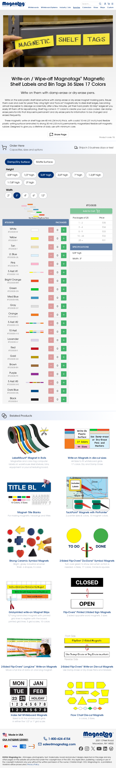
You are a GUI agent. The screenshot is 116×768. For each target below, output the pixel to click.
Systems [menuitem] (49, 7)
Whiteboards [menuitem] (33, 7)
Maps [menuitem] (102, 7)
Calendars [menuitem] (86, 7)
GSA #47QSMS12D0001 (15, 739)
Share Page (60, 134)
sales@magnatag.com (59, 744)
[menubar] (71, 7)
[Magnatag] (98, 735)
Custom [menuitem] (110, 7)
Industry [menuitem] (65, 7)
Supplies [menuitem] (76, 7)
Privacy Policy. (33, 764)
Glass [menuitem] (95, 7)
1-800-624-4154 (59, 739)
